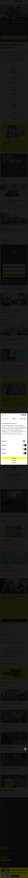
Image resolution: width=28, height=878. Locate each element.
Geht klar (14, 458)
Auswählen (14, 460)
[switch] (25, 445)
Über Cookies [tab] (23, 418)
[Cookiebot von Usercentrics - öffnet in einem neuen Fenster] (21, 415)
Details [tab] (14, 418)
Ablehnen (14, 462)
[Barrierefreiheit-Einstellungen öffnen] (25, 749)
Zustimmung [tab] (5, 418)
